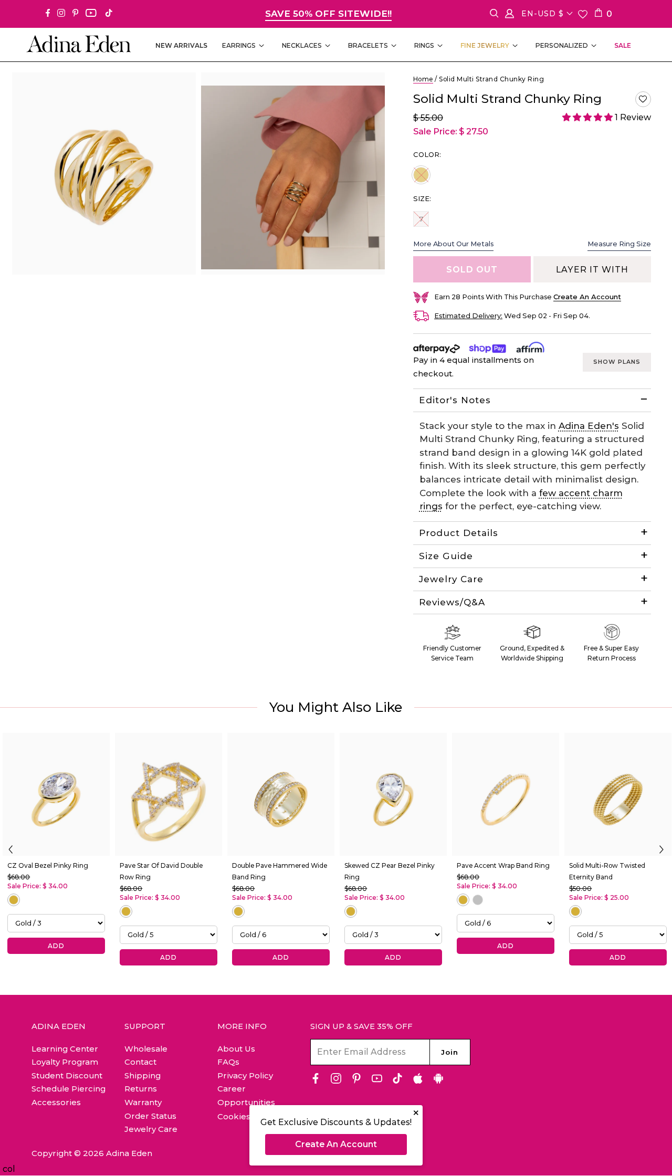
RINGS (424, 45)
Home (423, 79)
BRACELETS (368, 45)
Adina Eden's (589, 426)
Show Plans (616, 361)
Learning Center (65, 1049)
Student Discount (67, 1075)
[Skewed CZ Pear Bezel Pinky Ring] (393, 794)
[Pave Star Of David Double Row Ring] (168, 794)
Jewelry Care (451, 579)
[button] (643, 99)
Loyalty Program (65, 1062)
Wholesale (145, 1049)
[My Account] (509, 15)
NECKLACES (302, 45)
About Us (236, 1049)
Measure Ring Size (619, 243)
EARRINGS (239, 45)
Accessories (56, 1102)
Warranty (143, 1102)
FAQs (228, 1062)
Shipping (142, 1075)
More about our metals (453, 243)
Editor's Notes (455, 400)
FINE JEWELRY (484, 45)
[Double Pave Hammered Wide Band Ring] (280, 794)
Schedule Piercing (69, 1089)
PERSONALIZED (562, 45)
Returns (140, 1089)
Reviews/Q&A (452, 602)
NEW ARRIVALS (181, 45)
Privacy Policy (245, 1075)
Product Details (458, 533)
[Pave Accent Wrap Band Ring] (505, 794)
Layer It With (592, 270)
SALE (622, 45)
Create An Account (336, 1144)
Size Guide (446, 556)
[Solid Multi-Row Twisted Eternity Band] (617, 794)
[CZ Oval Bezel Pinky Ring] (56, 794)
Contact (140, 1062)
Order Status (150, 1116)
